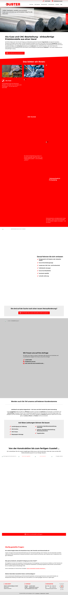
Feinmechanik (44, 4)
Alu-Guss (31, 4)
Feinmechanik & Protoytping (54, 179)
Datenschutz (42, 593)
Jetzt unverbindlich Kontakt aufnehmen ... (36, 568)
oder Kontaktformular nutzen (31, 588)
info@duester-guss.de (58, 1)
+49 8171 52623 (47, 1)
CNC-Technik (37, 4)
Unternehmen (51, 4)
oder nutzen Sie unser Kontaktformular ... (34, 363)
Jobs (61, 4)
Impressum (37, 593)
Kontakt (57, 4)
